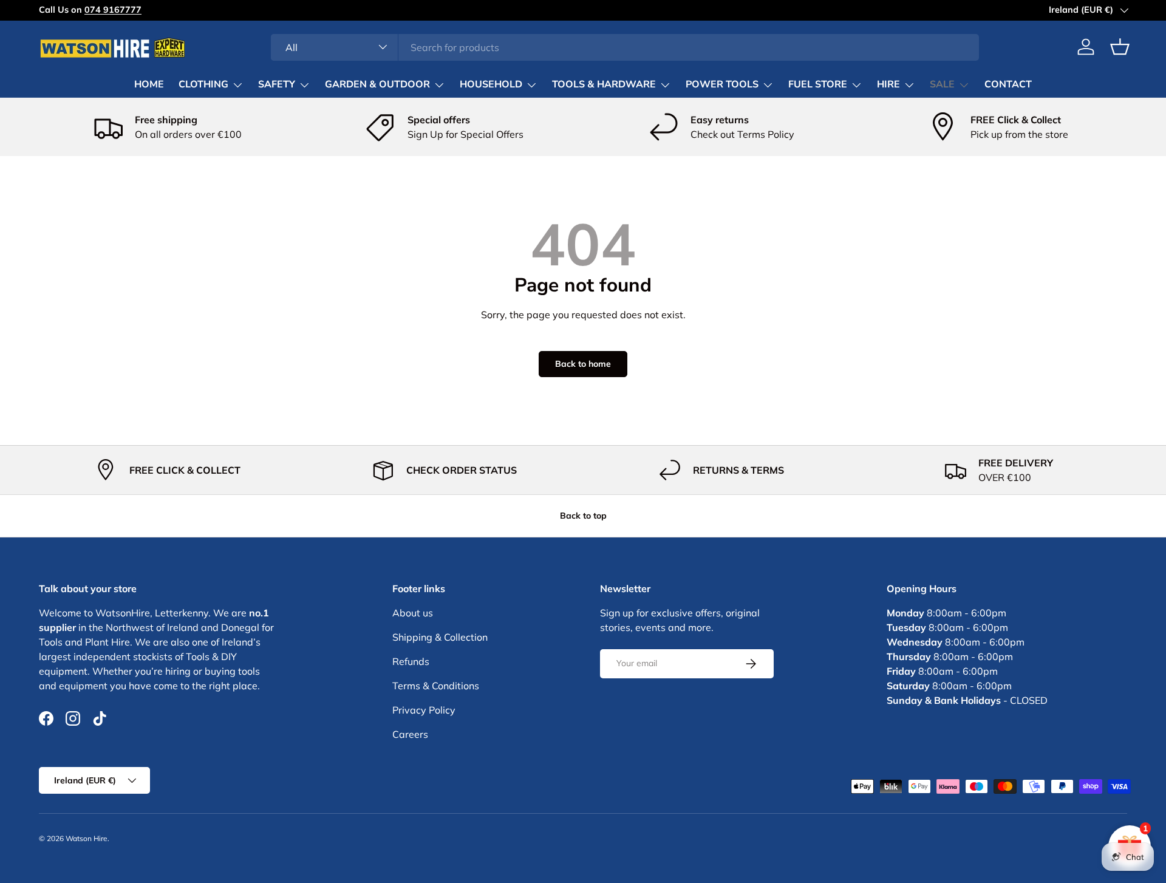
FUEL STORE (817, 84)
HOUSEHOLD (491, 84)
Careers (410, 734)
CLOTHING (203, 84)
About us (412, 613)
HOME (149, 84)
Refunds (410, 661)
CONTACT (1008, 84)
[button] (1119, 46)
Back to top (583, 515)
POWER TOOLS (722, 84)
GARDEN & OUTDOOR (377, 84)
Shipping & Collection (440, 637)
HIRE (888, 84)
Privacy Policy (423, 710)
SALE (942, 84)
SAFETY (276, 84)
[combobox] (625, 46)
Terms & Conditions (435, 686)
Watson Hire (86, 838)
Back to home (583, 363)
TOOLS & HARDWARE (604, 84)
